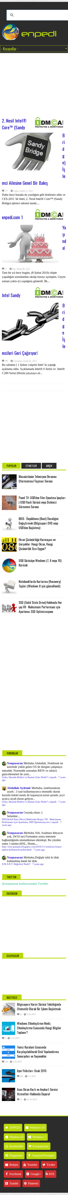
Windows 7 (39, 1137)
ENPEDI (14, 1127)
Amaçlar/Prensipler (43, 1155)
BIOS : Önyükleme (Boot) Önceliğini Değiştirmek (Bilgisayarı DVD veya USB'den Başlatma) (39, 523)
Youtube (32, 1164)
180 (6, 361)
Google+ (35, 1174)
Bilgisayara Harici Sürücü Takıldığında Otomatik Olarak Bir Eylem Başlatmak (39, 1006)
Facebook (15, 1174)
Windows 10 (37, 1127)
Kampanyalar (40, 1146)
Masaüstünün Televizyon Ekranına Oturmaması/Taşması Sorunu (37, 478)
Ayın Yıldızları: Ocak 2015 (31, 1071)
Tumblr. (14, 1183)
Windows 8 (16, 1137)
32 (6, 268)
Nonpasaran (15, 763)
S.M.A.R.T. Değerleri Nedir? (16, 864)
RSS (51, 1174)
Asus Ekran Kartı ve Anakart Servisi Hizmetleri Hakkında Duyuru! (37, 1091)
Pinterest (32, 1183)
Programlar (16, 1155)
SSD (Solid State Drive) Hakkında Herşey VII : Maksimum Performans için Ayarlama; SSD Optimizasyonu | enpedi (31, 821)
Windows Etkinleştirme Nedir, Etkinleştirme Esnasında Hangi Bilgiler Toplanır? (39, 1028)
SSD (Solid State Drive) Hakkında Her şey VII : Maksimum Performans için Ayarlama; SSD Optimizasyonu (40, 607)
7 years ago (39, 849)
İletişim (13, 1164)
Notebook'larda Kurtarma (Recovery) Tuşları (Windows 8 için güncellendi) (40, 583)
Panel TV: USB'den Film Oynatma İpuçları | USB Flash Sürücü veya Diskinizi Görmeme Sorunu (42, 502)
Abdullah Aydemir (19, 788)
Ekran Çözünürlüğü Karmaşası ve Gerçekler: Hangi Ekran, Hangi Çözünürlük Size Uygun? (37, 544)
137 (6, 191)
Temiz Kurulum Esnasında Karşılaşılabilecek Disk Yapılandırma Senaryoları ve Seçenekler (38, 1052)
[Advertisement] (34, 83)
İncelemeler (16, 1146)
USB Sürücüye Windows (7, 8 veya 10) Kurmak (40, 562)
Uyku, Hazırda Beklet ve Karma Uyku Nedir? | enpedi (29, 777)
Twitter (50, 1164)
